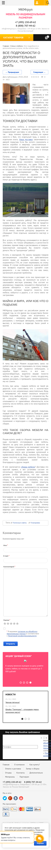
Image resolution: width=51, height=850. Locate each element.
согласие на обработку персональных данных (22, 632)
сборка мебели (28, 467)
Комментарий (9, 567)
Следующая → (39, 72)
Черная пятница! (12, 702)
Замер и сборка (32, 768)
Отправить (10, 644)
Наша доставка (26, 139)
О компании (19, 764)
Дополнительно (36, 772)
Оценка (6, 620)
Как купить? (35, 764)
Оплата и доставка (13, 768)
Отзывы (8, 772)
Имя (5, 545)
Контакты (20, 772)
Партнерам (24, 777)
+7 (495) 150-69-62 (25, 22)
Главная (6, 764)
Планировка (35, 523)
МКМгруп (25, 9)
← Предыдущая (12, 72)
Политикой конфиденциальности (22, 636)
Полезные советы (20, 523)
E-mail (6, 556)
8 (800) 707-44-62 (25, 25)
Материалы (10, 777)
